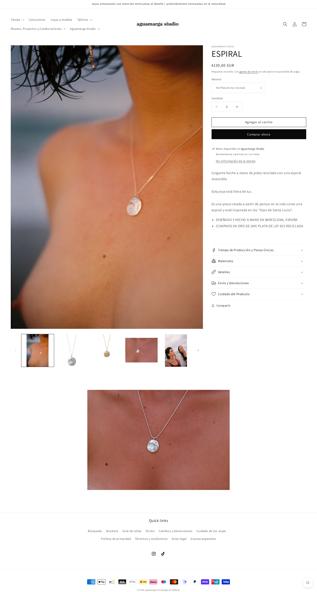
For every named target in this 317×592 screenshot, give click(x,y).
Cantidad (217, 98)
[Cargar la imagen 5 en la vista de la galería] (176, 350)
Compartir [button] (224, 305)
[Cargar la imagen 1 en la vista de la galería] (37, 350)
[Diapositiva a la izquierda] (15, 350)
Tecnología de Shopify (168, 590)
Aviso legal (179, 539)
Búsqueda (95, 531)
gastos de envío (248, 71)
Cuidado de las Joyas (211, 531)
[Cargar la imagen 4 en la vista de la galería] (141, 350)
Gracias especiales (203, 539)
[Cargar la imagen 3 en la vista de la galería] (107, 350)
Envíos (150, 531)
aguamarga (151, 590)
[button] (17, 19)
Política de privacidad (116, 539)
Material (216, 79)
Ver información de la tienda (236, 161)
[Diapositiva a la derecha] (198, 350)
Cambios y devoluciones (175, 531)
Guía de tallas (132, 531)
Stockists (112, 531)
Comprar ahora (258, 134)
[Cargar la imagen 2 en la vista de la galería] (72, 350)
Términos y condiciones (151, 539)
